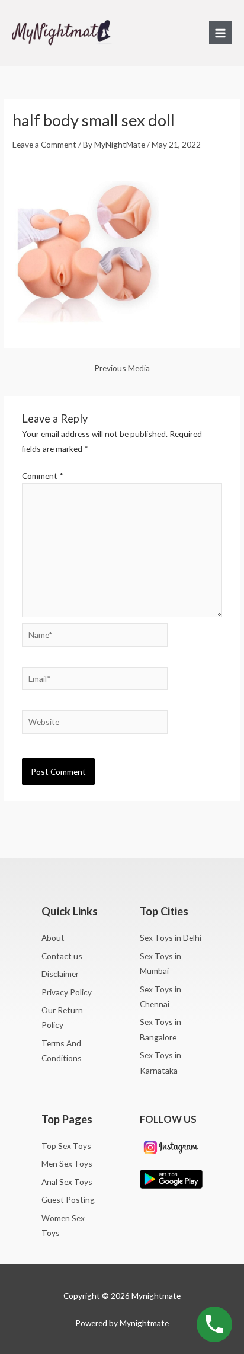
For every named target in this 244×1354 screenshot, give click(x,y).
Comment (42, 476)
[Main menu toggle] (220, 32)
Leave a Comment (44, 144)
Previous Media (122, 368)
